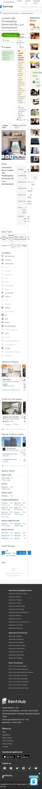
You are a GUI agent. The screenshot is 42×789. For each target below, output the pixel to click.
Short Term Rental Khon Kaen (18, 687)
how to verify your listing (21, 115)
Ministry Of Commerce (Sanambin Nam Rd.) (5, 523)
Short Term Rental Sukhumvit (18, 668)
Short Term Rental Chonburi (18, 684)
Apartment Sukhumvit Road (18, 593)
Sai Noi (16, 538)
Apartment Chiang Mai (16, 639)
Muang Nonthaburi (27, 13)
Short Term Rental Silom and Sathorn (21, 672)
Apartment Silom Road (16, 608)
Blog (4, 731)
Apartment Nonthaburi (16, 642)
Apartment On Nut (15, 602)
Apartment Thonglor (15, 599)
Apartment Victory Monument (19, 621)
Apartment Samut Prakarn (17, 645)
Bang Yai (17, 535)
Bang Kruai (5, 535)
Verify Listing (7, 737)
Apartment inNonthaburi (11, 13)
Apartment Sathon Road (17, 605)
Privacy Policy (7, 743)
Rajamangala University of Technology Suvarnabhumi (5, 486)
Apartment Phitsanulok (16, 654)
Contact (5, 746)
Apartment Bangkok (15, 635)
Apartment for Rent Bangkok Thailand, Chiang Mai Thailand (9, 6)
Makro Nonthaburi (5, 507)
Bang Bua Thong (6, 538)
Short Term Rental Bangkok (18, 665)
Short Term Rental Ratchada (18, 678)
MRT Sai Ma (6, 477)
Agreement (6, 734)
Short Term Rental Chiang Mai (19, 681)
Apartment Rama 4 (15, 615)
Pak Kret (5, 532)
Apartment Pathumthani (17, 648)
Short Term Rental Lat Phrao (18, 675)
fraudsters (21, 98)
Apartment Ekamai (15, 596)
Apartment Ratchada (16, 627)
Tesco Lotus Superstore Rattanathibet (18, 512)
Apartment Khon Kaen (16, 651)
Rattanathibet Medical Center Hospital (18, 523)
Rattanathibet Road (5, 495)
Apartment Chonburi (15, 657)
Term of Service (8, 740)
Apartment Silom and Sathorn (18, 612)
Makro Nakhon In (18, 507)
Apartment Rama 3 (15, 618)
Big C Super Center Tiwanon (5, 512)
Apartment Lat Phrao (16, 624)
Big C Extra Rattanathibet (18, 502)
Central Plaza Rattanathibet (5, 502)
